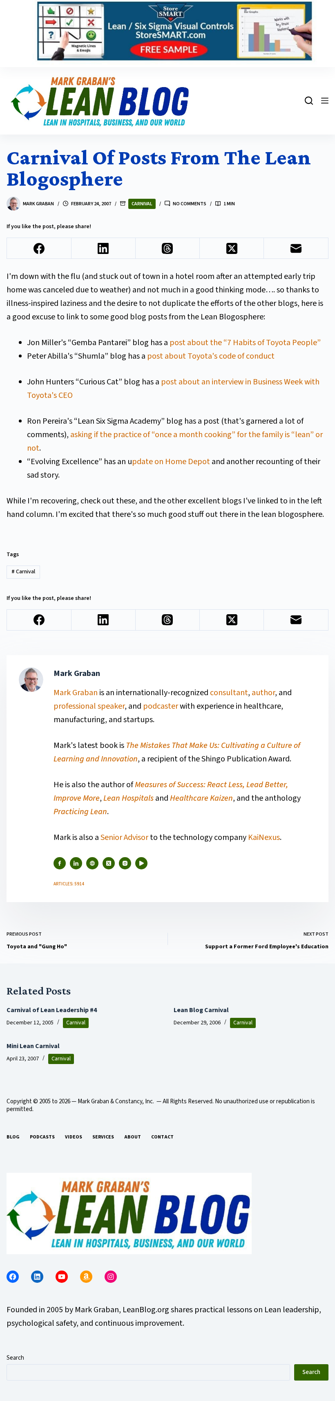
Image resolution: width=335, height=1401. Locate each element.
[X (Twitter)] (232, 248)
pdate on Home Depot (171, 461)
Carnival (142, 203)
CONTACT (162, 1137)
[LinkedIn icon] (76, 863)
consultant (229, 692)
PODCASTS (42, 1137)
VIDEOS (73, 1137)
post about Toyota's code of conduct (211, 356)
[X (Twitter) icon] (109, 863)
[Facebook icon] (60, 863)
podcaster (160, 706)
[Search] (309, 101)
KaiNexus (264, 837)
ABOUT (132, 1137)
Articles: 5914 (69, 884)
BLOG (13, 1137)
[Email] (296, 248)
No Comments (189, 203)
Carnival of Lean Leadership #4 (52, 1010)
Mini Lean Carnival (33, 1046)
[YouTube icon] (141, 863)
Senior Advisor (124, 837)
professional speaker (89, 706)
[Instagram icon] (125, 863)
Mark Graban (76, 692)
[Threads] (168, 248)
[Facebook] (39, 248)
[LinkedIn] (103, 248)
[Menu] (324, 100)
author (263, 692)
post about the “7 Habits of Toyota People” (245, 342)
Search (15, 1358)
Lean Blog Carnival (201, 1010)
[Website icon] (92, 863)
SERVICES (103, 1137)
